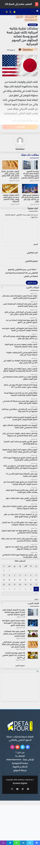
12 (25, 580)
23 (4, 584)
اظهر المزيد (20, 127)
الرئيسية (30, 16)
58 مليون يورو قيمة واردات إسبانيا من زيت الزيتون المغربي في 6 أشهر (13, 655)
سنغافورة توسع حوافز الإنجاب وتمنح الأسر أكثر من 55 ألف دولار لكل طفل (30, 198)
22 (9, 584)
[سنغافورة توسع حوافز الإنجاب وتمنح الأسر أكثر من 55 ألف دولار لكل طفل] (30, 188)
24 (36, 589)
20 (20, 584)
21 (14, 584)
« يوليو (37, 599)
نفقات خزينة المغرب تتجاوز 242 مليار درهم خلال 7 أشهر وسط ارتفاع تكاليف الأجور (13, 623)
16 (4, 580)
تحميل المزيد (20, 665)
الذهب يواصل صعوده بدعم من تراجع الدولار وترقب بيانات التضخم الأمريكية (11, 198)
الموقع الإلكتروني (31, 261)
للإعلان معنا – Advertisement (20, 759)
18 (31, 584)
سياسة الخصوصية (20, 763)
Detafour (28, 49)
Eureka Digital (20, 783)
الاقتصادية (31, 19)
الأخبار (19, 16)
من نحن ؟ (20, 752)
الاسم (36, 244)
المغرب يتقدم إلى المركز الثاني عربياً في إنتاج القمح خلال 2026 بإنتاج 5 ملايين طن (10, 174)
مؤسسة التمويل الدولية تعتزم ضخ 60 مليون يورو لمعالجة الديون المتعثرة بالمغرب (30, 174)
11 (30, 580)
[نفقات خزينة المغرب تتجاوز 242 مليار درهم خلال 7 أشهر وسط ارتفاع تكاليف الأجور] (33, 622)
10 (36, 580)
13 (20, 580)
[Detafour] (34, 11)
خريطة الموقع (20, 770)
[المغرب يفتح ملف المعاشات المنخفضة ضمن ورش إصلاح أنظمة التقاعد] (33, 633)
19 (25, 584)
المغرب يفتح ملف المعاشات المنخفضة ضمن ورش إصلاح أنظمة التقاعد (14, 633)
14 (14, 580)
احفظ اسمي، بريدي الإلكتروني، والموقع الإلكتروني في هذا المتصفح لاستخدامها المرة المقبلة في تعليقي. (21, 273)
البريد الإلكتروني (32, 253)
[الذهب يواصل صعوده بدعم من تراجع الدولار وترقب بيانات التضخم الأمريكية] (10, 188)
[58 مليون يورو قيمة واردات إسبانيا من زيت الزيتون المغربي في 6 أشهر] (33, 655)
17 (36, 584)
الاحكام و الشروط (20, 767)
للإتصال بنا (20, 756)
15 (9, 580)
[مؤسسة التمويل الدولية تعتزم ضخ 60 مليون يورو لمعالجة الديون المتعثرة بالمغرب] (30, 164)
